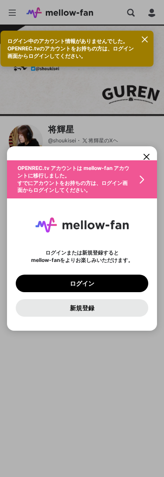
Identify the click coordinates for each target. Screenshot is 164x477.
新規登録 (82, 307)
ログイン (82, 283)
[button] (82, 179)
